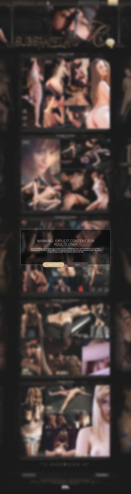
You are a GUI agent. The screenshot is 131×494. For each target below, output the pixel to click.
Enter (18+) (53, 264)
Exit (77, 264)
